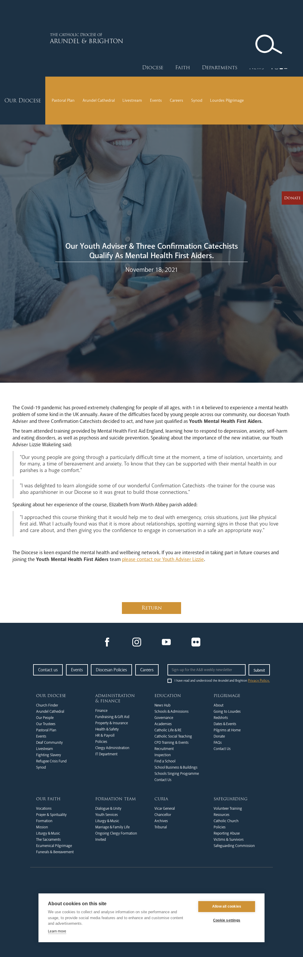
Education (167, 695)
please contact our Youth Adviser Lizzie (163, 559)
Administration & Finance (115, 698)
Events (156, 100)
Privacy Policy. (259, 680)
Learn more (57, 931)
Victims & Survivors (229, 839)
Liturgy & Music (48, 833)
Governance (163, 717)
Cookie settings (226, 920)
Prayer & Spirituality (51, 814)
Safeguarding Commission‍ (234, 845)
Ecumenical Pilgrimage (54, 845)
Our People (45, 717)
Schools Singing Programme (176, 773)
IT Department (106, 754)
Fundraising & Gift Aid (112, 716)
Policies (101, 741)
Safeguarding (230, 799)
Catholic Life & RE (167, 730)
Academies (163, 724)
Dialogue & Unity (108, 808)
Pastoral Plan (63, 100)
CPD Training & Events (171, 742)
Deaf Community (49, 742)
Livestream (132, 100)
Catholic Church (226, 821)
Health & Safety (107, 729)
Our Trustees (45, 724)
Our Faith (48, 799)
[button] (152, 68)
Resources (221, 814)
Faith (182, 67)
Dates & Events (225, 724)
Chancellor (162, 814)
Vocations (43, 808)
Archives (161, 821)
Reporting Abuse (227, 833)
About (218, 705)
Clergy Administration (112, 748)
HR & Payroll (105, 735)
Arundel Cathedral (99, 100)
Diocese (152, 67)
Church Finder (47, 705)
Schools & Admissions (171, 711)
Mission (42, 827)
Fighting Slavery (48, 755)
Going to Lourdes (227, 711)
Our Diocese (51, 695)
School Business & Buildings (175, 767)
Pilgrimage (227, 695)
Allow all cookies (226, 906)
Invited (100, 839)
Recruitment (164, 748)
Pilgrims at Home (227, 730)
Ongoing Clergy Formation (116, 833)
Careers (176, 100)
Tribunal (160, 827)
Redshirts (221, 717)
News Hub (162, 705)
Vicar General (164, 808)
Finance (101, 710)
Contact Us (162, 779)
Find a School (164, 761)
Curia (161, 799)
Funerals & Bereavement (55, 852)
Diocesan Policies (111, 670)
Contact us (48, 670)
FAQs (218, 742)
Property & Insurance (111, 723)
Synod (196, 100)
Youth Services (106, 814)
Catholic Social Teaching (173, 736)
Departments (219, 67)
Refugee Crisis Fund (51, 761)
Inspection (162, 755)
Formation (44, 821)
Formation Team (115, 799)
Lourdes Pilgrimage (227, 100)
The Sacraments (48, 839)
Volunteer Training (228, 808)
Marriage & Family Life (112, 827)
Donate (219, 736)
